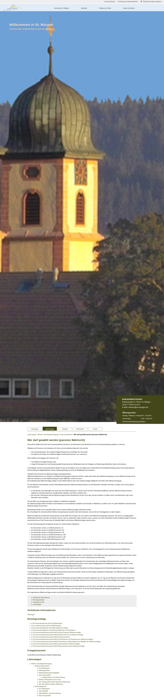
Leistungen (34, 429)
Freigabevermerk (38, 602)
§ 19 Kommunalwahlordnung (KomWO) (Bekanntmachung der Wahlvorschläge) (58, 646)
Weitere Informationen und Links (50, 679)
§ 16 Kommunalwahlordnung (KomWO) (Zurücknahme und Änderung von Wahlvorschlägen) (62, 639)
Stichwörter (80, 429)
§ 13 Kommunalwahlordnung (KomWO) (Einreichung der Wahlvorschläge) (56, 632)
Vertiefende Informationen (41, 597)
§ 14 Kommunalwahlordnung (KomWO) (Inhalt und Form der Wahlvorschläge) (57, 635)
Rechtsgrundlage (38, 600)
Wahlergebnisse (44, 670)
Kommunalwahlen (66, 434)
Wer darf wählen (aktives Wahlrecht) (51, 684)
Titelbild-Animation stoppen (152, 1)
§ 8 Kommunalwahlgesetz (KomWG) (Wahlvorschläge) (49, 628)
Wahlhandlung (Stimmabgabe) (49, 673)
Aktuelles (84, 8)
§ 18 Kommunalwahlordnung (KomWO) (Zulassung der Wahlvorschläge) (55, 644)
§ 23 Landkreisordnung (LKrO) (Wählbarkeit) (46, 625)
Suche (95, 429)
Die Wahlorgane (44, 668)
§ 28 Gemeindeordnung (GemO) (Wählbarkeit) (46, 623)
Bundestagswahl (40, 686)
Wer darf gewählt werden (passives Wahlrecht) (54, 682)
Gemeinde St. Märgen (61, 8)
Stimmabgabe (43, 691)
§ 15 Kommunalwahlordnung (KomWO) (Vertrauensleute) (50, 637)
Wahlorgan (31, 614)
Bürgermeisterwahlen (42, 666)
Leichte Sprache (109, 1)
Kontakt (64, 429)
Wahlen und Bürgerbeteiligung (48, 434)
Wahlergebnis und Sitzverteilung (50, 693)
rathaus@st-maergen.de (138, 407)
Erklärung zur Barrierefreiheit (128, 1)
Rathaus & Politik (105, 8)
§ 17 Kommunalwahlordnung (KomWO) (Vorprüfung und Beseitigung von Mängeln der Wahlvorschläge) (66, 641)
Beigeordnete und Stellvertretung (54, 677)
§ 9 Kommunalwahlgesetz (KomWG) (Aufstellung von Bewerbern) (53, 630)
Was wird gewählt (45, 675)
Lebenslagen (49, 429)
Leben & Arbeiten (129, 8)
